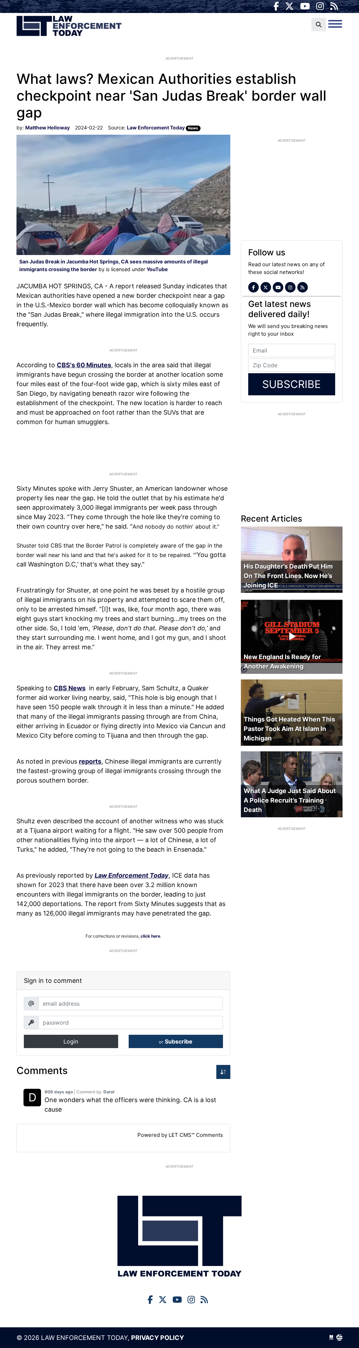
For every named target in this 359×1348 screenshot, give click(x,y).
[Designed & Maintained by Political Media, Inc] (331, 1337)
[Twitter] (289, 6)
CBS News (70, 688)
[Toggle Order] (223, 1072)
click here (150, 936)
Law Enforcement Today (69, 26)
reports (90, 761)
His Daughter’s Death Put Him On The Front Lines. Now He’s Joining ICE (288, 576)
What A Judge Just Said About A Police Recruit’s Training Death (290, 800)
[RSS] (334, 6)
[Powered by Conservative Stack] (339, 1337)
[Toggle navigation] (335, 24)
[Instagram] (320, 6)
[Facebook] (276, 6)
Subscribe (175, 1041)
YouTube (157, 269)
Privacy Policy (157, 1337)
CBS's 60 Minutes (84, 365)
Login (70, 1041)
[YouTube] (305, 6)
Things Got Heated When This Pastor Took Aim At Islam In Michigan (289, 729)
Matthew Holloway (47, 127)
